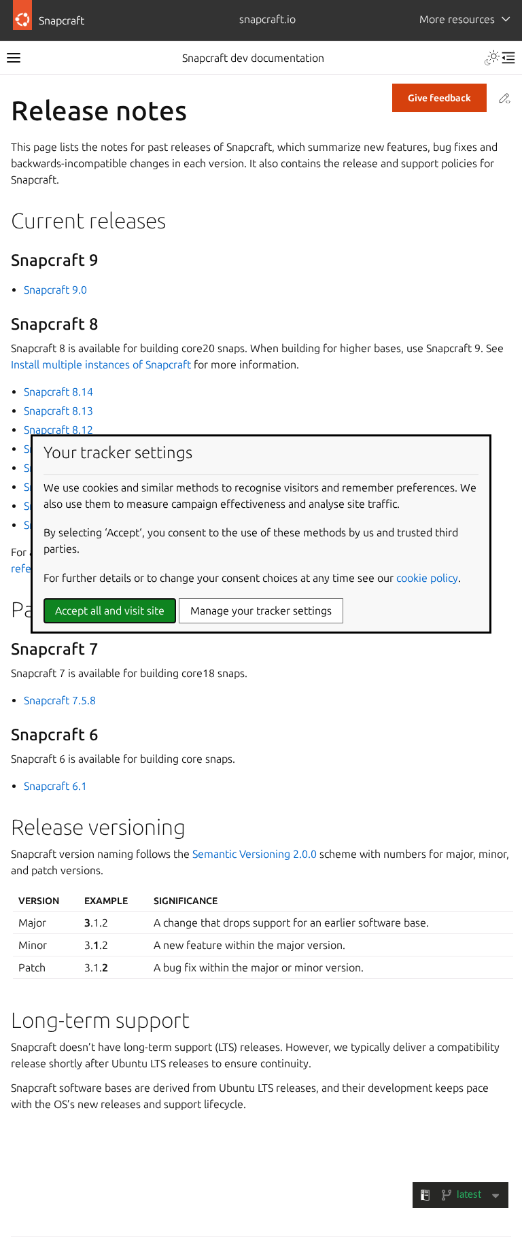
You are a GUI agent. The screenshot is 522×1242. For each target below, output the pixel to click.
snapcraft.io (267, 19)
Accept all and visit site (109, 610)
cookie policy (427, 578)
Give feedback (439, 97)
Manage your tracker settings (261, 610)
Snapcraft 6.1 (55, 786)
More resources (457, 19)
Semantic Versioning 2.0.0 (254, 854)
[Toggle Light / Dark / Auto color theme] (492, 58)
